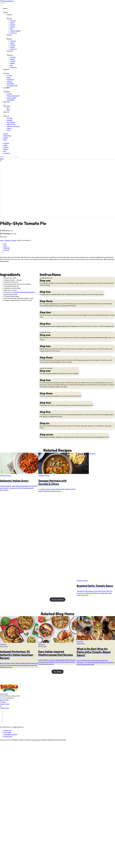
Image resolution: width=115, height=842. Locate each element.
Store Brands (10, 83)
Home (2, 159)
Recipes (12, 27)
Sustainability (10, 100)
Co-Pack (9, 75)
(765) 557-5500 (4, 704)
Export (9, 77)
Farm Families (11, 122)
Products (12, 25)
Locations (9, 120)
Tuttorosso (8, 240)
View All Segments (12, 85)
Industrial (9, 81)
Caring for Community (13, 126)
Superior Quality (11, 98)
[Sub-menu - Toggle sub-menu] (7, 37)
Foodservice (10, 79)
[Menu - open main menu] (0, 5)
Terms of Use (7, 730)
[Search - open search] (4, 3)
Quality (12, 23)
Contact (5, 133)
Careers (9, 128)
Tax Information (8, 736)
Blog (11, 29)
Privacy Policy (7, 732)
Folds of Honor (11, 124)
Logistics (9, 94)
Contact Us (13, 33)
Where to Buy (7, 136)
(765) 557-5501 (4, 708)
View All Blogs (57, 672)
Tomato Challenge (15, 31)
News (8, 110)
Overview (13, 20)
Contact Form (4, 694)
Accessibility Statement (10, 734)
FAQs (8, 130)
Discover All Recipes (57, 599)
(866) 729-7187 (4, 700)
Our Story (9, 118)
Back (2, 3)
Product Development (13, 96)
